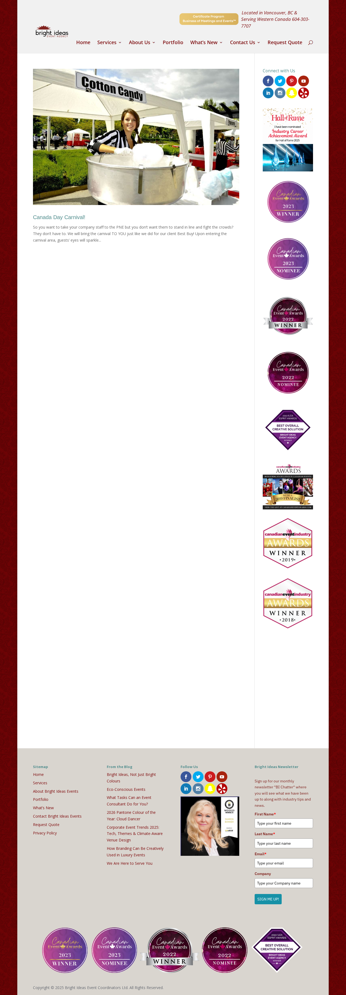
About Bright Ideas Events (55, 791)
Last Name (265, 833)
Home (83, 42)
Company (263, 873)
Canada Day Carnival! (59, 217)
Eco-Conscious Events (126, 789)
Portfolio (173, 42)
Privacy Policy (45, 832)
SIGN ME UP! (268, 899)
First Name (265, 814)
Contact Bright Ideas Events (57, 816)
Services (107, 42)
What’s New (204, 42)
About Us (139, 42)
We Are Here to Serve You (129, 863)
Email (261, 853)
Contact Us (242, 42)
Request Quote (285, 42)
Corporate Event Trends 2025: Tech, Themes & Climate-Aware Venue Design (135, 834)
